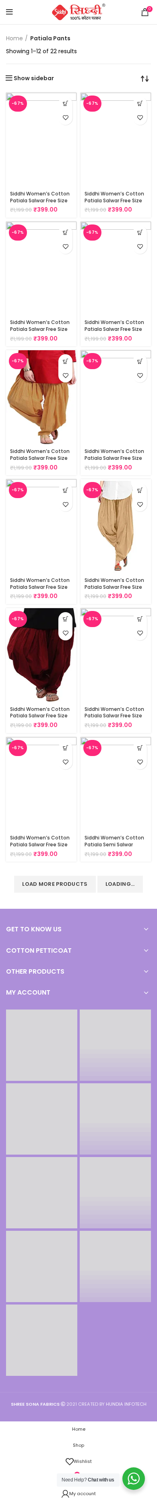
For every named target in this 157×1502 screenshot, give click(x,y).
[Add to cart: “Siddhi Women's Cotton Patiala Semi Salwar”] (140, 748)
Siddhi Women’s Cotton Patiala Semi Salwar (114, 841)
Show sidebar (34, 78)
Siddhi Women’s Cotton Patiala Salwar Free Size (40, 197)
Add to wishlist (65, 118)
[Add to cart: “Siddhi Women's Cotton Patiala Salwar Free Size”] (65, 104)
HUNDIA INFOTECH (126, 1404)
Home (14, 38)
